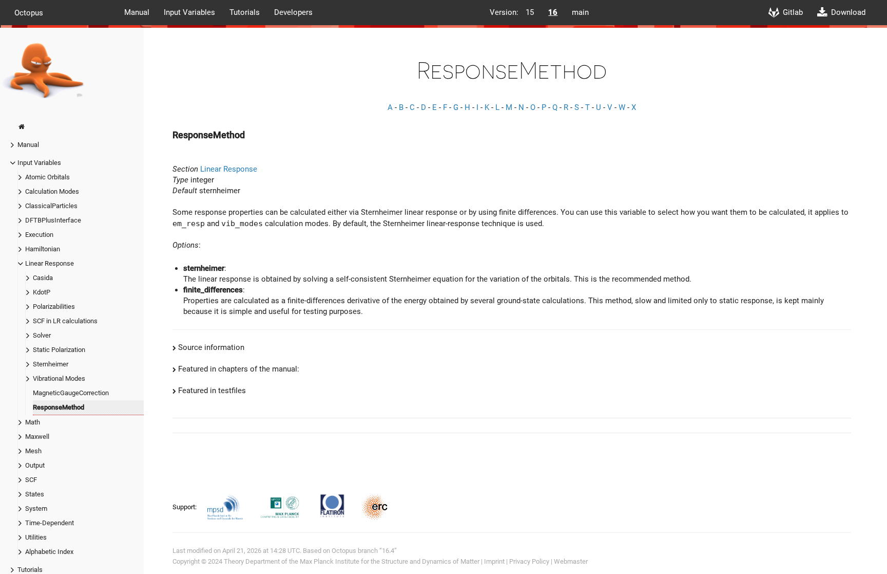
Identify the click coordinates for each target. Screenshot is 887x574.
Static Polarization (59, 350)
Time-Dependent (49, 523)
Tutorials (244, 12)
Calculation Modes (52, 191)
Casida (43, 278)
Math (32, 422)
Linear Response (49, 263)
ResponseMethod (58, 407)
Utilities (36, 537)
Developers (293, 12)
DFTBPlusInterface (53, 220)
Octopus (28, 12)
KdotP (41, 292)
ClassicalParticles (51, 206)
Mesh (33, 451)
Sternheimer (50, 364)
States (34, 494)
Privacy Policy (529, 561)
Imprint (494, 561)
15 (530, 12)
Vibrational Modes (59, 378)
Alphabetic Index (49, 552)
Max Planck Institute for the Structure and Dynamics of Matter (389, 561)
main (580, 12)
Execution (39, 234)
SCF (31, 480)
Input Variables (189, 12)
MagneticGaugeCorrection (71, 393)
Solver (42, 335)
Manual (136, 12)
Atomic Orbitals (47, 177)
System (36, 508)
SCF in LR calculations (65, 321)
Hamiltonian (42, 249)
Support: (185, 507)
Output (35, 465)
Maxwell (37, 436)
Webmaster (571, 561)
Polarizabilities (54, 306)
